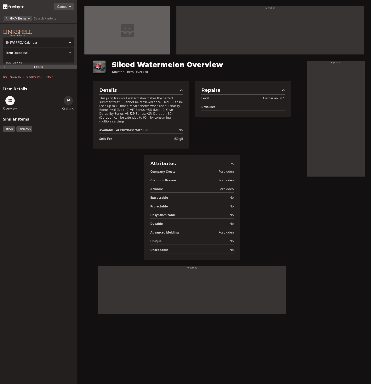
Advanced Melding (164, 232)
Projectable (159, 206)
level (205, 98)
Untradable (159, 250)
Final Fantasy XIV (12, 77)
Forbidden (226, 171)
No (181, 130)
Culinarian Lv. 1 (274, 98)
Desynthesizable (163, 215)
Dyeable (156, 224)
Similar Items (16, 119)
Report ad (270, 8)
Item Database (17, 53)
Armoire (156, 189)
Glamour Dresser (163, 180)
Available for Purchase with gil (123, 130)
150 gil (178, 139)
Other (49, 77)
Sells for (105, 139)
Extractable (159, 198)
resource (208, 107)
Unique (156, 241)
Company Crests (162, 171)
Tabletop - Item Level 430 (130, 72)
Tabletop (24, 129)
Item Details (15, 89)
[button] (38, 42)
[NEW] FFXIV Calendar (21, 42)
